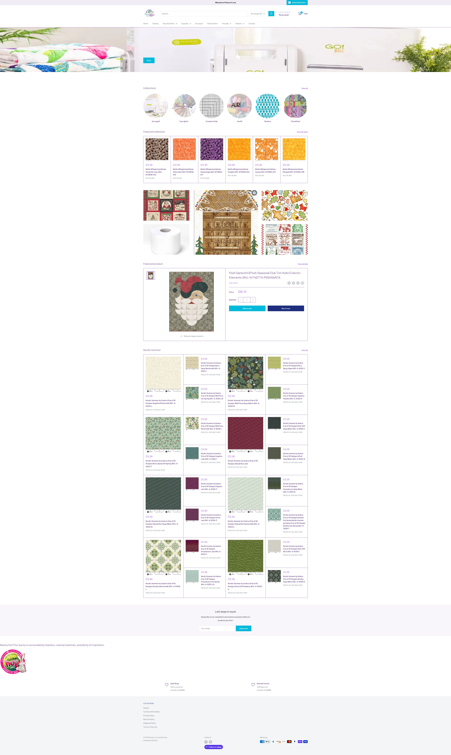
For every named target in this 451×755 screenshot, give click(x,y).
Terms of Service (150, 727)
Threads (225, 23)
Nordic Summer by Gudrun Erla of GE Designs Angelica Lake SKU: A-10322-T (211, 456)
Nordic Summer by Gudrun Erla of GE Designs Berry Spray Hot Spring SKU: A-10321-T (162, 464)
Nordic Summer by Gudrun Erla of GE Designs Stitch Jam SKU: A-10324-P (211, 517)
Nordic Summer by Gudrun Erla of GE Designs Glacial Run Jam (243, 462)
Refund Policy (149, 719)
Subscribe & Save (299, 2)
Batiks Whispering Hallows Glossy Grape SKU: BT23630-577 (211, 172)
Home (145, 23)
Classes (238, 23)
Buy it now (286, 308)
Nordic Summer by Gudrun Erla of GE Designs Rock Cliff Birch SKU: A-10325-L (294, 549)
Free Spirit (233, 283)
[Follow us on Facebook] (206, 741)
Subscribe (243, 628)
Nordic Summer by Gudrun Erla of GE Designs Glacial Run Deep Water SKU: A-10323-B (162, 524)
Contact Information (151, 711)
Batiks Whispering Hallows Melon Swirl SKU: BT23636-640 (183, 172)
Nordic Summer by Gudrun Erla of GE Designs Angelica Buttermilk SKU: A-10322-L (161, 403)
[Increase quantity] (253, 299)
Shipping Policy (149, 723)
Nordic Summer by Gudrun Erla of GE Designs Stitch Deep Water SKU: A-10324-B (294, 456)
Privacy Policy (148, 715)
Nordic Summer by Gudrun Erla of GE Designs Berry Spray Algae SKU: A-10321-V (294, 365)
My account (284, 15)
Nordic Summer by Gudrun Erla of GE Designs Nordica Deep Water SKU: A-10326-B (294, 579)
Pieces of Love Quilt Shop (155, 410)
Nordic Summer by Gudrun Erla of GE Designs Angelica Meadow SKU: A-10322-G (293, 396)
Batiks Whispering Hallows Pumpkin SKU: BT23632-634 (239, 170)
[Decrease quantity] (240, 299)
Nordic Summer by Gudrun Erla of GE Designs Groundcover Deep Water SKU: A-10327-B (293, 488)
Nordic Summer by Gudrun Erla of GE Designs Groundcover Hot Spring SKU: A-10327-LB (211, 580)
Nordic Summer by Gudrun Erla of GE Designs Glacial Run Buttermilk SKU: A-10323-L (244, 524)
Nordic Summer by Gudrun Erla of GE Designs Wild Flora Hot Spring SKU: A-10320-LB (212, 396)
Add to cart (247, 308)
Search (146, 708)
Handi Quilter (212, 23)
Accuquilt (199, 23)
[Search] (271, 13)
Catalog (155, 23)
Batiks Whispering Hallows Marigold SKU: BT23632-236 (293, 170)
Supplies (185, 23)
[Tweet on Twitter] (298, 283)
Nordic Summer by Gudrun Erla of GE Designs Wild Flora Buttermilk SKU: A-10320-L (212, 426)
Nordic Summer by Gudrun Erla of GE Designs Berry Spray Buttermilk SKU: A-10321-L (211, 367)
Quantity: (233, 300)
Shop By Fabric (169, 23)
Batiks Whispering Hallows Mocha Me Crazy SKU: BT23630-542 (156, 172)
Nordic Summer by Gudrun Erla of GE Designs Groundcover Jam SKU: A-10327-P (211, 550)
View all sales (302, 132)
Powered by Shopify (150, 740)
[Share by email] (302, 283)
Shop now (300, 40)
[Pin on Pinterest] (293, 283)
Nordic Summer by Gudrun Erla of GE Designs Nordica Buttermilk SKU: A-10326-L (163, 586)
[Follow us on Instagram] (210, 741)
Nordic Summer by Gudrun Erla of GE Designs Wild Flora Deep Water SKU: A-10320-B (244, 403)
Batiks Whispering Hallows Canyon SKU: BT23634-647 (265, 170)
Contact (252, 23)
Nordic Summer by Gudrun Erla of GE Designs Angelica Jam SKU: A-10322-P (211, 486)
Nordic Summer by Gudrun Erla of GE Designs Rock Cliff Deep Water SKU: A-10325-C (294, 426)
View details (303, 264)
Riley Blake (150, 178)
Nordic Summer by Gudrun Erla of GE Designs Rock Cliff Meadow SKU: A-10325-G (245, 586)
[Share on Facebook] (289, 283)
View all (304, 88)
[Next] (308, 159)
